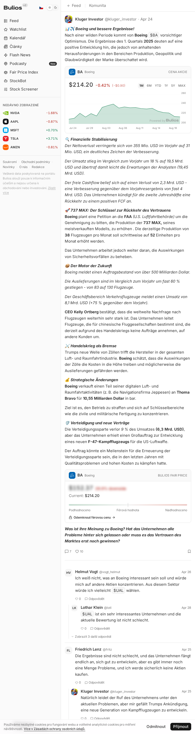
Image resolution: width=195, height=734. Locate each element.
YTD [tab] (158, 85)
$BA (154, 35)
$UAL (118, 590)
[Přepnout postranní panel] (61, 367)
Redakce (38, 167)
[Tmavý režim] (52, 7)
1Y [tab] (166, 85)
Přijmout (180, 726)
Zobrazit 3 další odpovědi (93, 636)
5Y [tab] (173, 85)
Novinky (9, 167)
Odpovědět (96, 599)
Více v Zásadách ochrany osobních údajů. (54, 729)
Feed (76, 5)
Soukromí (10, 162)
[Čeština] (41, 7)
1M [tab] (141, 85)
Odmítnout (156, 726)
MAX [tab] (182, 85)
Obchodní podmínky (35, 162)
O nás (23, 167)
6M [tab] (149, 85)
